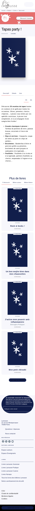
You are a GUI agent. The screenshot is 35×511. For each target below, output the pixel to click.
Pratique (9, 10)
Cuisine (15, 10)
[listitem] (3, 441)
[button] (25, 18)
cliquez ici (24, 404)
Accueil (3, 10)
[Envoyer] (30, 409)
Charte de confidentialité (9, 493)
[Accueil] (9, 4)
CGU (3, 491)
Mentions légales (7, 496)
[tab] (5, 93)
